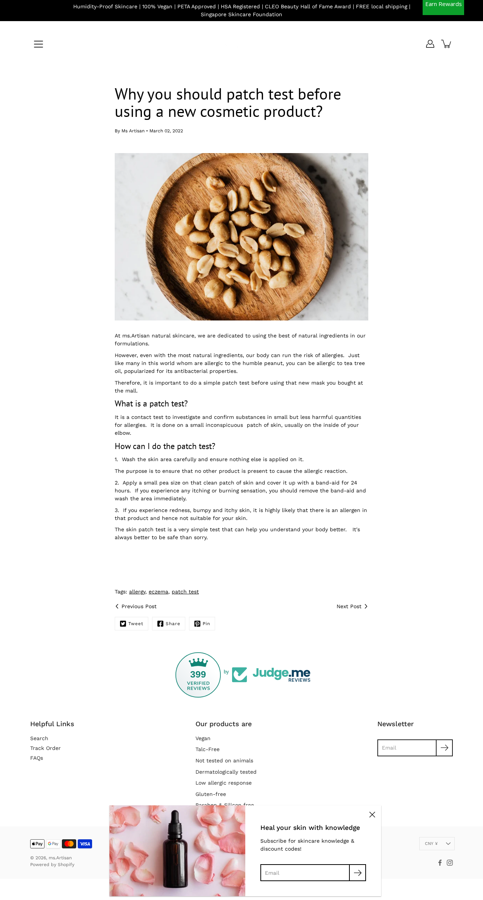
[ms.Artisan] (241, 44)
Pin (206, 623)
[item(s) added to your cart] (447, 44)
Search (39, 738)
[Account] (430, 44)
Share (173, 623)
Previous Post (139, 606)
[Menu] (38, 44)
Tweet (135, 623)
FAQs (36, 758)
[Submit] (357, 872)
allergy (137, 592)
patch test (185, 592)
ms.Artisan (60, 857)
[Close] (372, 814)
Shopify (66, 864)
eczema (158, 592)
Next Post (349, 606)
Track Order (45, 748)
